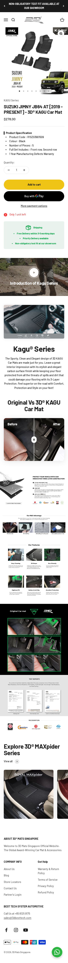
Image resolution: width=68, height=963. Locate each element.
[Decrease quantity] (8, 170)
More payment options (34, 205)
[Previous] (4, 6)
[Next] (63, 6)
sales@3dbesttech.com (17, 917)
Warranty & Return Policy (48, 871)
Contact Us (10, 888)
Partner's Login (13, 894)
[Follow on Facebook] (6, 930)
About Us (9, 869)
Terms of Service (48, 879)
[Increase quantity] (24, 170)
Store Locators (12, 881)
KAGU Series (11, 100)
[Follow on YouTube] (25, 930)
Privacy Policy (46, 886)
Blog (6, 875)
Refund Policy (46, 892)
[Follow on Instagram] (16, 930)
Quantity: (9, 162)
